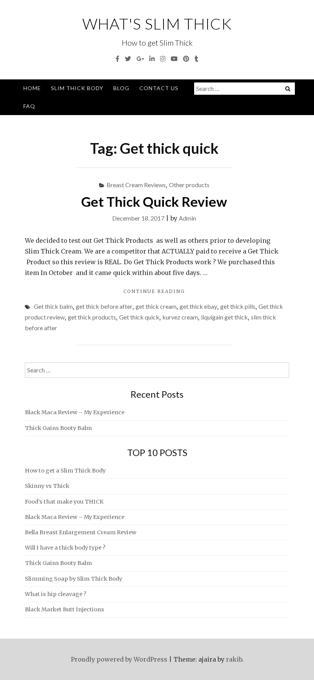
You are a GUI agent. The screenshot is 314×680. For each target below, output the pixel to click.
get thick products (92, 317)
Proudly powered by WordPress (119, 659)
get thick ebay (198, 306)
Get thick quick (139, 317)
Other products (189, 184)
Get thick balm (53, 306)
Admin (187, 218)
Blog (121, 88)
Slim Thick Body (77, 88)
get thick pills (237, 306)
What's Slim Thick (157, 24)
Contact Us (158, 88)
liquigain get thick (224, 317)
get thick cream (156, 306)
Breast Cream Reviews (136, 184)
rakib (234, 659)
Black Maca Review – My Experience (74, 412)
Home (32, 88)
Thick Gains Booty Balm (58, 428)
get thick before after (104, 306)
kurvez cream (180, 317)
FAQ (29, 106)
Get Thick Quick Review (154, 201)
